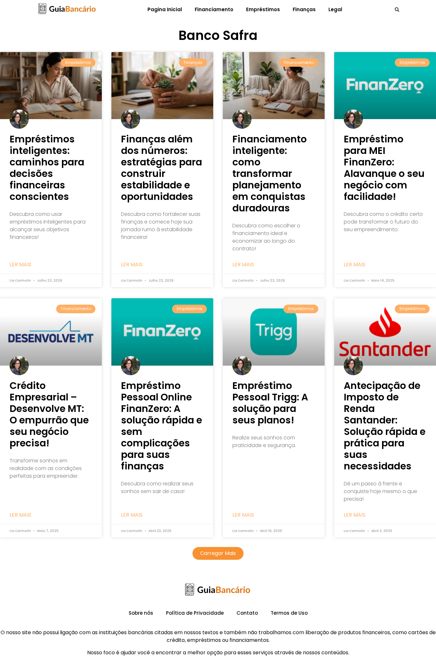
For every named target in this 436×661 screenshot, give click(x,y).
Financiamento (214, 9)
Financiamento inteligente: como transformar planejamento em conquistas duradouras (269, 173)
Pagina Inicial (164, 9)
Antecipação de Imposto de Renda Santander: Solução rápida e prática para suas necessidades (384, 426)
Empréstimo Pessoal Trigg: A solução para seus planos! (270, 403)
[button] (397, 9)
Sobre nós (141, 613)
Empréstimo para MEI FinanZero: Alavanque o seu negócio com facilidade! (384, 167)
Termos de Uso (289, 613)
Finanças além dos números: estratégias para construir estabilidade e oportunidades (161, 167)
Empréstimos (263, 9)
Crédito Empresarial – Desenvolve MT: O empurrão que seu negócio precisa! (49, 414)
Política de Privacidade (195, 613)
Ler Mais (20, 264)
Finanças (304, 9)
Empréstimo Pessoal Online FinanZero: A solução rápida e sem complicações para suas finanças (161, 426)
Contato (247, 613)
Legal (335, 9)
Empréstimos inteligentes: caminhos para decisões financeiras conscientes (47, 167)
